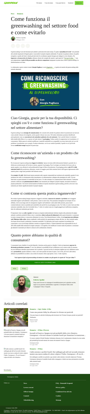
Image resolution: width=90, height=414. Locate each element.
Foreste (46, 330)
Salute (44, 309)
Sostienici (70, 3)
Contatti (26, 396)
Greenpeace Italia (13, 377)
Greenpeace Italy (34, 342)
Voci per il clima (68, 58)
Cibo (49, 309)
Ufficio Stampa (28, 392)
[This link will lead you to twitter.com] (12, 387)
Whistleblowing (29, 400)
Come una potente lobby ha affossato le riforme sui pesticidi (51, 312)
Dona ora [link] (79, 3)
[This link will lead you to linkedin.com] (15, 387)
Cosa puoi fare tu (60, 3)
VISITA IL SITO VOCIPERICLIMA (45, 262)
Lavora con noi (28, 387)
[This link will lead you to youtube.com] (22, 387)
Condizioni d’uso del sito (64, 392)
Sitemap (58, 400)
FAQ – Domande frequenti (64, 383)
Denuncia (20, 14)
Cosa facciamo (49, 3)
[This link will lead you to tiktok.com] (19, 387)
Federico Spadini (21, 37)
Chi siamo (39, 3)
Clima (41, 330)
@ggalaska (49, 67)
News (12, 14)
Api (40, 309)
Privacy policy (60, 387)
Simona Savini (34, 320)
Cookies (58, 396)
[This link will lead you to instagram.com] (8, 387)
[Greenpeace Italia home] (10, 3)
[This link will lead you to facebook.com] (5, 387)
